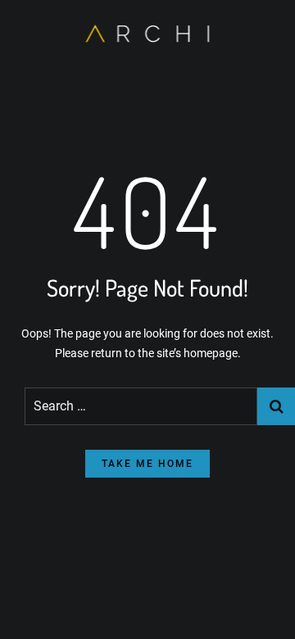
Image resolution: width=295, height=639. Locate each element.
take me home (147, 463)
